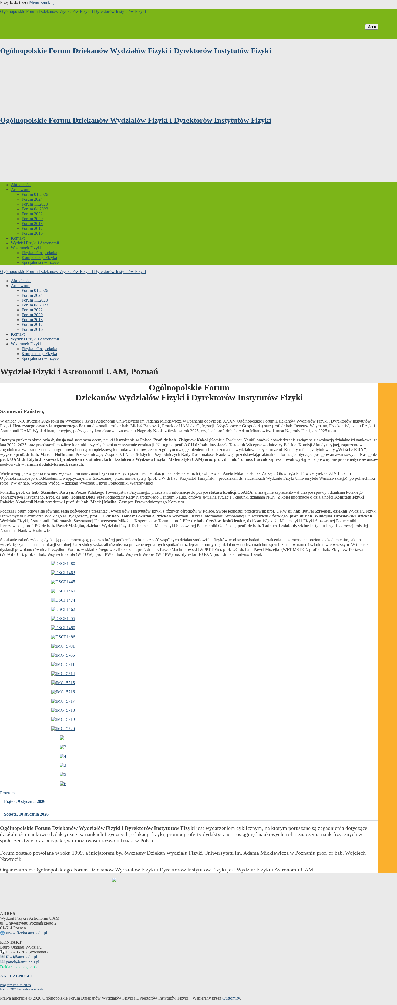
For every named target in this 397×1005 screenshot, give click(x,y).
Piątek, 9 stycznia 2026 (24, 801)
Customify (231, 998)
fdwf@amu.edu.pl (21, 957)
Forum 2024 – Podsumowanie (21, 989)
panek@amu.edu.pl (22, 962)
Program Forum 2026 (15, 985)
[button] (189, 801)
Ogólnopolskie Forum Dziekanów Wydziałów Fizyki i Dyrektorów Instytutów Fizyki (73, 11)
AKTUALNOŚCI (16, 976)
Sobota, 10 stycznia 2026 (26, 814)
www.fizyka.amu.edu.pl (26, 933)
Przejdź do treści (14, 2)
